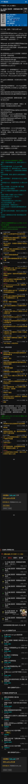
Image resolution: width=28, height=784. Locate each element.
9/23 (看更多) (11, 23)
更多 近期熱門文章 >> (14, 687)
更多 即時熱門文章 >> (14, 752)
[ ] (7, 636)
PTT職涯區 (3, 5)
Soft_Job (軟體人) (11, 5)
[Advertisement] (14, 475)
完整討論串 (7, 554)
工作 (10, 495)
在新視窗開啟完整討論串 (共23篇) (14, 625)
